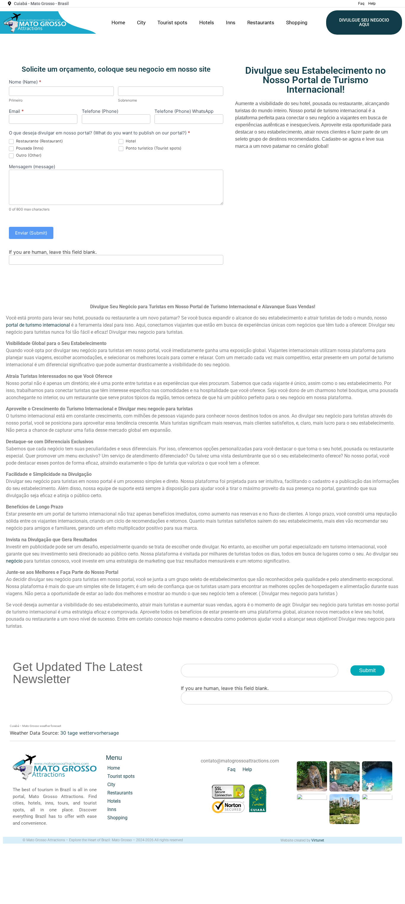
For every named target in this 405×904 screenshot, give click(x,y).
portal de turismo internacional (38, 325)
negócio (14, 561)
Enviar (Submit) (31, 233)
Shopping (296, 22)
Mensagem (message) (32, 166)
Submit (367, 670)
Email (16, 111)
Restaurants (260, 22)
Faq (361, 3)
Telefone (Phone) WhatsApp (183, 111)
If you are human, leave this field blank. (53, 252)
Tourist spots (172, 22)
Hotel (130, 141)
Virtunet (317, 840)
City (141, 22)
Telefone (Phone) (100, 111)
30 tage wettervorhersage (89, 733)
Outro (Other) (28, 155)
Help (372, 3)
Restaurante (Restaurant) (39, 141)
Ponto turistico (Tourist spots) (153, 148)
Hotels (206, 22)
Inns (230, 22)
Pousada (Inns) (29, 148)
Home (118, 22)
